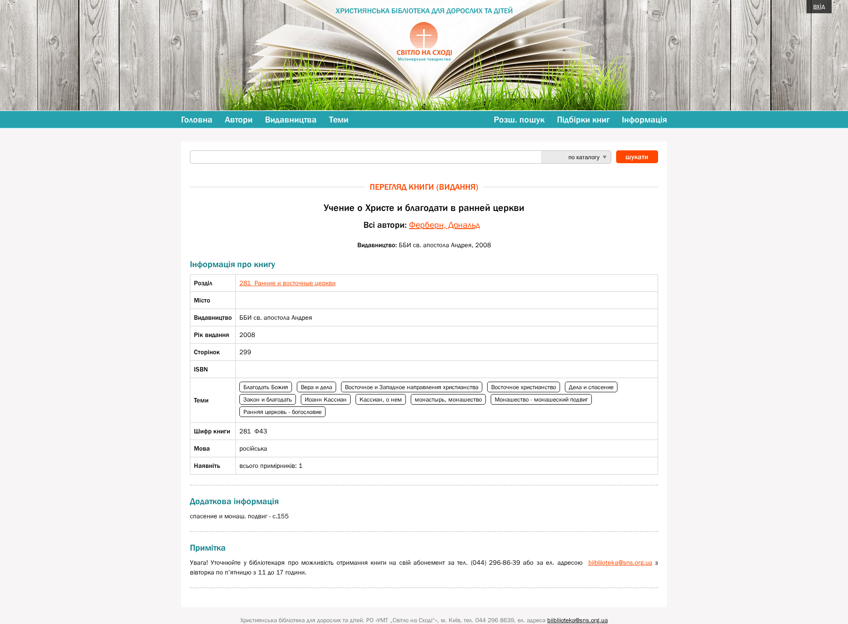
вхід (819, 6)
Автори (239, 119)
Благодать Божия (265, 386)
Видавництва (291, 119)
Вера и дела (316, 386)
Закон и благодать (267, 399)
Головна (196, 119)
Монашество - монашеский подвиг (541, 399)
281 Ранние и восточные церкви (287, 283)
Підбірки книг (583, 119)
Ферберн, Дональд (444, 225)
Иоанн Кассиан (326, 399)
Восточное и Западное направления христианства (411, 386)
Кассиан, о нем (381, 399)
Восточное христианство (523, 386)
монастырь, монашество (448, 399)
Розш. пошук (519, 119)
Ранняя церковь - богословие (282, 411)
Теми (338, 119)
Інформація (644, 119)
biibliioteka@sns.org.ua (620, 562)
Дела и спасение (591, 386)
